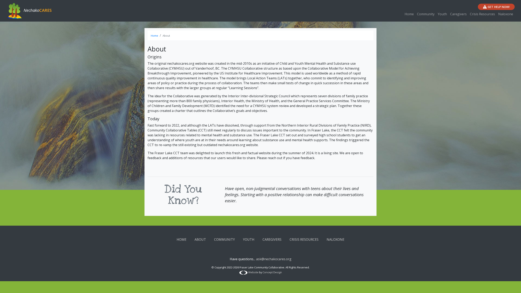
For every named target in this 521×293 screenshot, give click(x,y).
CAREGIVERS (272, 239)
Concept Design (272, 272)
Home (409, 14)
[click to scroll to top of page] (513, 285)
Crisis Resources (482, 14)
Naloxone (505, 14)
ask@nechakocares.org (273, 259)
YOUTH (248, 239)
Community (426, 14)
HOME (181, 239)
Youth (442, 14)
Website (253, 272)
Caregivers (458, 14)
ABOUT (200, 239)
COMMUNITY (224, 239)
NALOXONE (335, 239)
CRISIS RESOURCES (304, 239)
